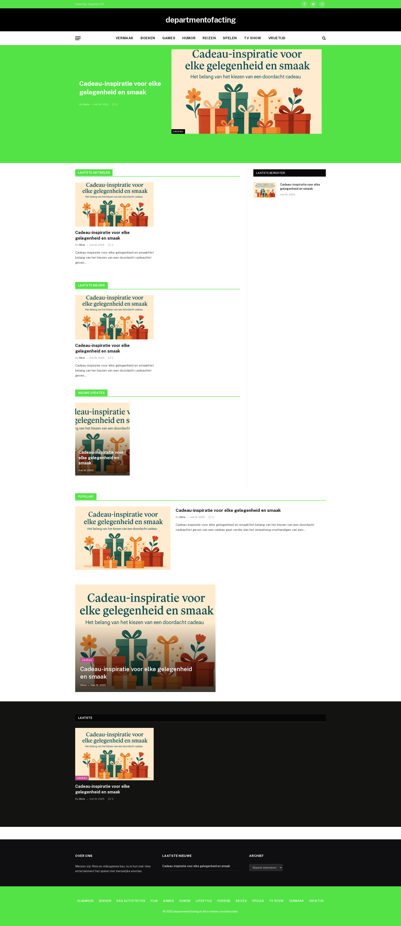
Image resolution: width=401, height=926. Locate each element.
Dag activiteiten (131, 900)
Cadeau (178, 131)
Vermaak (124, 38)
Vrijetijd (277, 38)
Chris (86, 104)
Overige (224, 900)
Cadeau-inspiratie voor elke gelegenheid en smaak (120, 88)
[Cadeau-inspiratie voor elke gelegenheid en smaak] (246, 91)
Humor (188, 38)
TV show (252, 38)
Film (154, 900)
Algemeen (85, 900)
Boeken (148, 38)
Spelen (230, 38)
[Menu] (78, 38)
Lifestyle (204, 900)
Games (168, 38)
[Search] (323, 38)
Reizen (209, 38)
